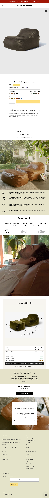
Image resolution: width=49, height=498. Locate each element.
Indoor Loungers (30, 438)
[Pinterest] (9, 447)
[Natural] (31, 93)
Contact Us (29, 454)
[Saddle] (12, 93)
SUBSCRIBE (14, 484)
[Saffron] (14, 98)
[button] (46, 495)
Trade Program (29, 459)
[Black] (17, 93)
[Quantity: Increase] (14, 101)
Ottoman (28, 442)
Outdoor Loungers (30, 440)
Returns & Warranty (31, 457)
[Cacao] (14, 93)
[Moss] (12, 98)
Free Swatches (29, 445)
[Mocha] (36, 93)
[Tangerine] (17, 98)
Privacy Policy (29, 468)
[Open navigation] (2, 5)
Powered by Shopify (8, 494)
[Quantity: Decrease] (10, 101)
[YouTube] (12, 447)
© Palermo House (6, 492)
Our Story (4, 454)
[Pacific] (22, 98)
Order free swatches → (29, 366)
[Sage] (34, 93)
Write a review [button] (24, 393)
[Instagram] (5, 447)
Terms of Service (30, 466)
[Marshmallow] (9, 98)
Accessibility (29, 464)
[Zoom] (46, 11)
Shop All (28, 447)
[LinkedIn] (15, 447)
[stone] (9, 93)
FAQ (27, 461)
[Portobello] (19, 98)
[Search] (43, 5)
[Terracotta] (39, 93)
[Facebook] (2, 447)
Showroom (5, 459)
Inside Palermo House (7, 457)
